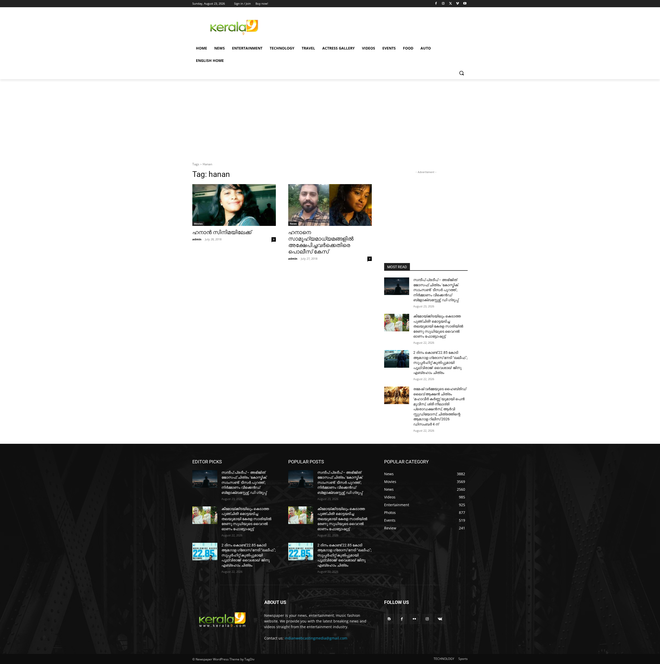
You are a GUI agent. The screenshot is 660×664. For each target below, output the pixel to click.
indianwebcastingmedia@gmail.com (316, 638)
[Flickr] (414, 619)
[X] (450, 4)
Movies (198, 223)
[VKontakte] (440, 619)
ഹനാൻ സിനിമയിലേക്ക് (221, 232)
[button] (461, 73)
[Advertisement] (369, 26)
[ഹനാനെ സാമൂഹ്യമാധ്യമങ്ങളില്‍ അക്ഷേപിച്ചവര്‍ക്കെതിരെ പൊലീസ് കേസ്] (330, 205)
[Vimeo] (457, 4)
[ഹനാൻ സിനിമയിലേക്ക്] (234, 205)
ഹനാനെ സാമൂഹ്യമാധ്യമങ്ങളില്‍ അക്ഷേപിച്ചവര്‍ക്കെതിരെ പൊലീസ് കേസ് (320, 242)
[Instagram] (443, 4)
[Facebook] (436, 4)
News (293, 223)
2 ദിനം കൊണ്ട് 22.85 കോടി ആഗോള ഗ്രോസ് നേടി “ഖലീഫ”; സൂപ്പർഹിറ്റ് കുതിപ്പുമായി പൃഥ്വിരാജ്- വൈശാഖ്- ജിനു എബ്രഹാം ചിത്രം (440, 362)
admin (196, 239)
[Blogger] (389, 619)
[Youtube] (465, 4)
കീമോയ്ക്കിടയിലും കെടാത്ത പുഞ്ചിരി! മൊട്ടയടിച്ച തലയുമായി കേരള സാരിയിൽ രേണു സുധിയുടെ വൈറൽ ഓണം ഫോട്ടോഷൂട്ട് (438, 326)
